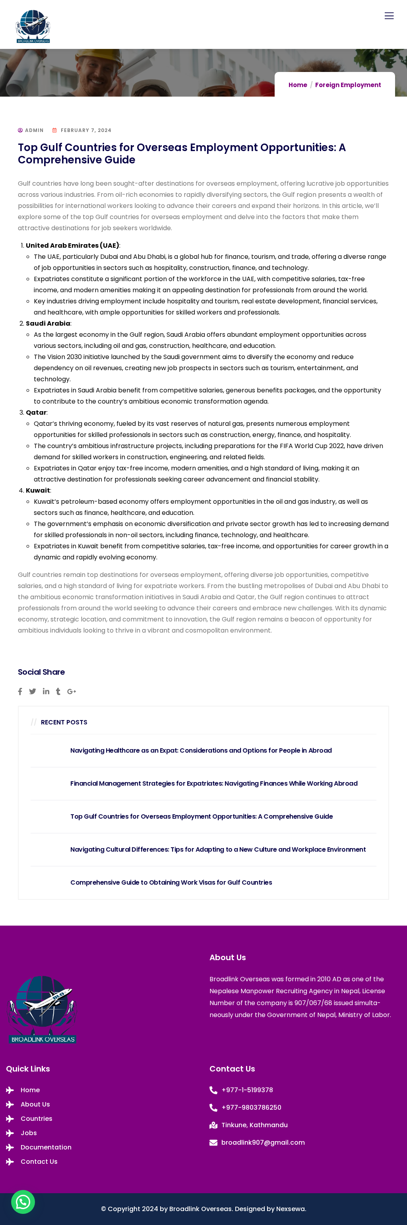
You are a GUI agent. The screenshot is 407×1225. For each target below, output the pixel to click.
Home (298, 85)
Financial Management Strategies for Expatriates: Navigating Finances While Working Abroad (213, 783)
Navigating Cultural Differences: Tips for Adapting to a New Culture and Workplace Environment (218, 849)
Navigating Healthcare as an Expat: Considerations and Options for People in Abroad (201, 750)
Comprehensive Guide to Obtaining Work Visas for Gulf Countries (171, 882)
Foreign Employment (348, 85)
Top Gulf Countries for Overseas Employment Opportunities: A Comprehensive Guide (201, 816)
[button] (23, 1202)
